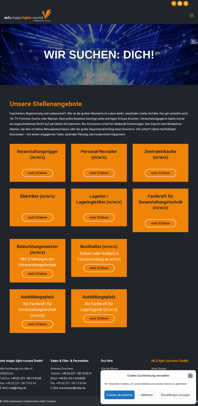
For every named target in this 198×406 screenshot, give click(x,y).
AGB (42, 401)
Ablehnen (147, 395)
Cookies (51, 401)
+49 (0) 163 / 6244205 (71, 378)
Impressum (16, 401)
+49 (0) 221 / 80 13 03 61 (76, 373)
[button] (190, 376)
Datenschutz (31, 401)
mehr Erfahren (37, 173)
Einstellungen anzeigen (175, 395)
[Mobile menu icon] (191, 15)
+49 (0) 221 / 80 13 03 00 (26, 378)
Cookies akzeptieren (119, 395)
